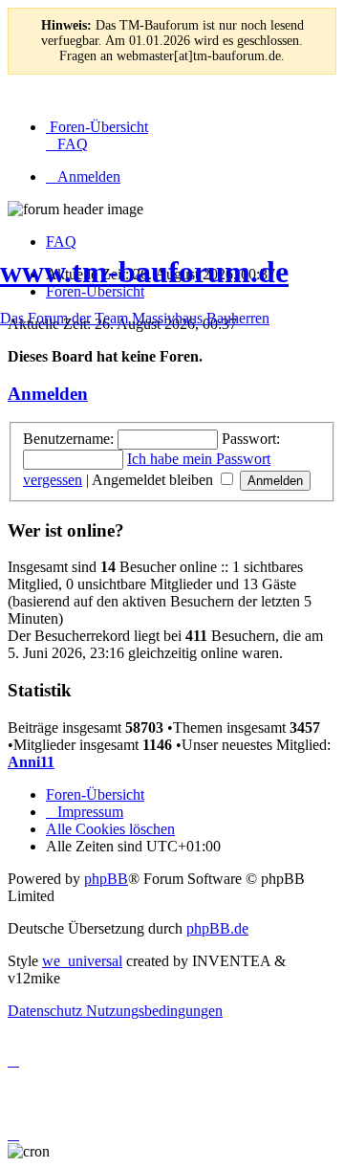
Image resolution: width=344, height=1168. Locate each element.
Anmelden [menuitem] (88, 176)
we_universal (82, 961)
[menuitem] (97, 127)
